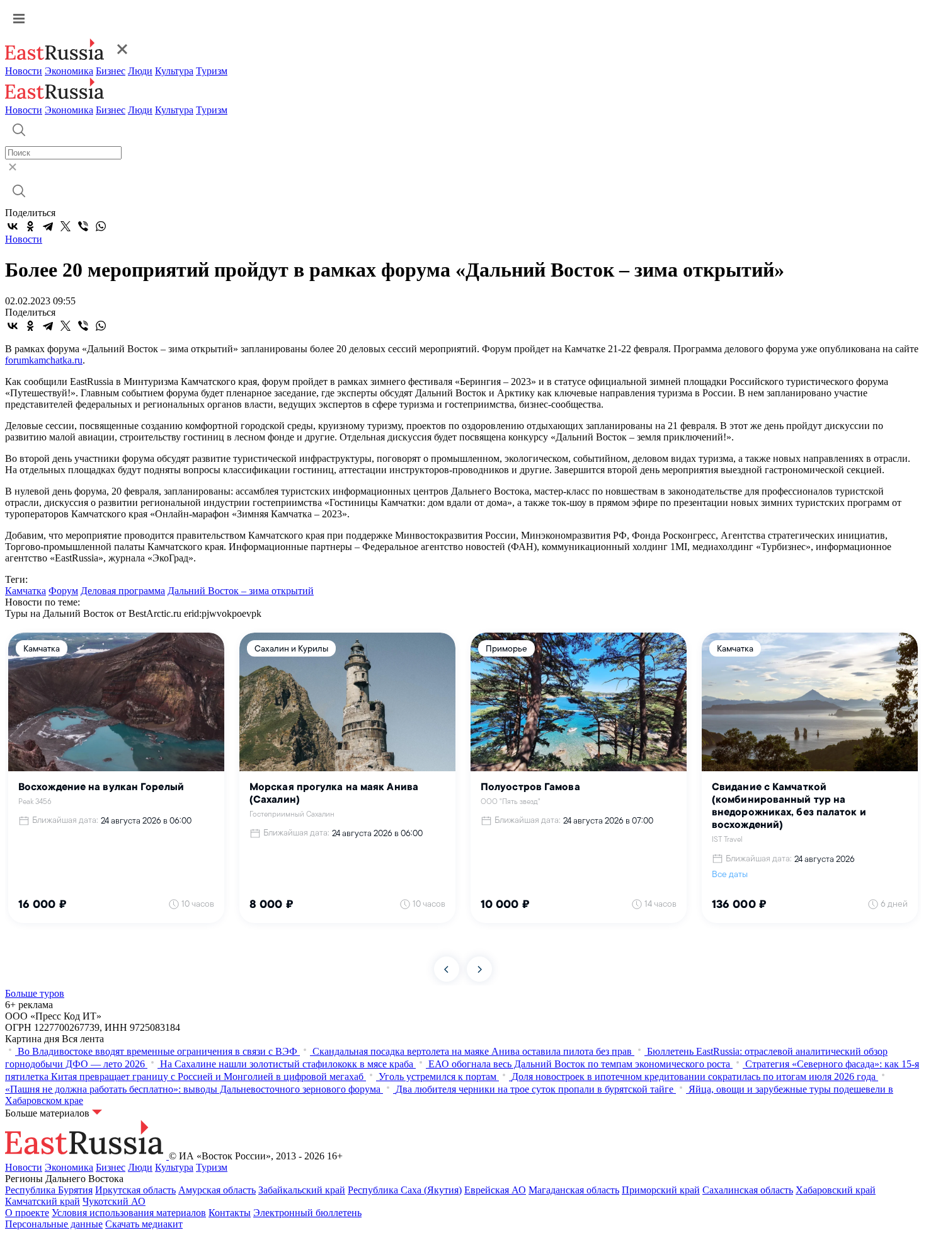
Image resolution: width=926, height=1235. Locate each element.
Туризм (211, 71)
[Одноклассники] (30, 226)
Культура (174, 71)
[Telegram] (47, 226)
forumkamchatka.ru (44, 360)
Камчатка (25, 590)
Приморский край (661, 1190)
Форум (63, 590)
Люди (140, 71)
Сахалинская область (747, 1190)
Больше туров (34, 993)
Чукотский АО (114, 1201)
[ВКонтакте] (12, 226)
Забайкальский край (301, 1190)
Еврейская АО (495, 1190)
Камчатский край (42, 1201)
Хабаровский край (836, 1190)
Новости (23, 71)
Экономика (69, 71)
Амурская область (217, 1190)
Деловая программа (123, 590)
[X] (65, 226)
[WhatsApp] (100, 226)
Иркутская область (135, 1190)
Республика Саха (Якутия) (405, 1190)
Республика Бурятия (49, 1190)
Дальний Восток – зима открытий (241, 590)
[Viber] (83, 226)
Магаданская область (574, 1190)
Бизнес (110, 71)
